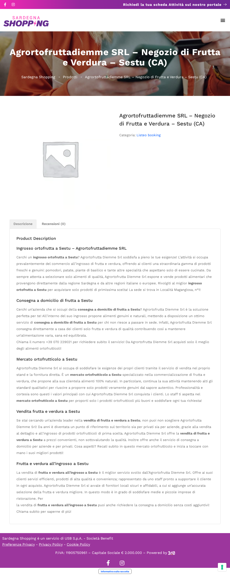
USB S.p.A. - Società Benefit (89, 538)
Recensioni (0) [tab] (54, 224)
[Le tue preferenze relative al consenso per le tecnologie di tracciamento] (222, 567)
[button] (223, 20)
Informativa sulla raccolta (115, 571)
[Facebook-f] (5, 4)
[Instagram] (13, 4)
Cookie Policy (78, 544)
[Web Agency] (171, 553)
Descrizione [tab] (23, 224)
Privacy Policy (51, 544)
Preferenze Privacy (18, 544)
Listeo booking (149, 135)
